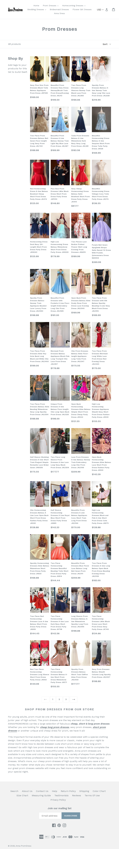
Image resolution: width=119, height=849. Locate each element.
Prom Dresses (51, 5)
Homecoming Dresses (74, 5)
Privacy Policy (58, 799)
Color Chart (99, 791)
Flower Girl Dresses (82, 9)
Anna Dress (59, 13)
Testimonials (61, 795)
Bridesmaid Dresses (59, 9)
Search (14, 791)
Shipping (84, 791)
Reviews (76, 795)
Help (54, 791)
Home (36, 5)
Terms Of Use (92, 795)
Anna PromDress (23, 846)
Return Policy (68, 791)
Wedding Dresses (37, 9)
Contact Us (42, 791)
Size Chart (22, 795)
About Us (27, 791)
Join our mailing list (60, 808)
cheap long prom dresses (54, 727)
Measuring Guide (41, 795)
